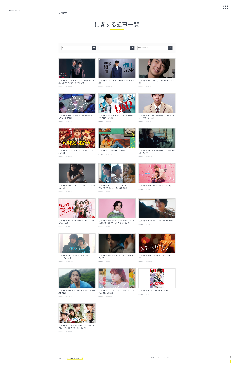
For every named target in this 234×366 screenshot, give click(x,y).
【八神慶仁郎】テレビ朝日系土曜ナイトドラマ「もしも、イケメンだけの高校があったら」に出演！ (76, 327)
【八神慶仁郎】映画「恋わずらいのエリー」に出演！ (155, 186)
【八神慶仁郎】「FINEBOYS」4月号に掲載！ (153, 291)
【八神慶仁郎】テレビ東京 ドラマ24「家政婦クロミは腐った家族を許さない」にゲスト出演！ (76, 82)
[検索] (94, 48)
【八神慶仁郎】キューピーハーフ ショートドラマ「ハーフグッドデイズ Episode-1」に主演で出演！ (116, 187)
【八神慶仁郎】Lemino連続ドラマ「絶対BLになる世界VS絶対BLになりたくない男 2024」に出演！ (116, 222)
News (10, 10)
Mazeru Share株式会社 (74, 358)
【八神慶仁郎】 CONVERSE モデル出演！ (112, 151)
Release (60, 86)
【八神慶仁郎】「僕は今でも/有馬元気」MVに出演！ (155, 221)
